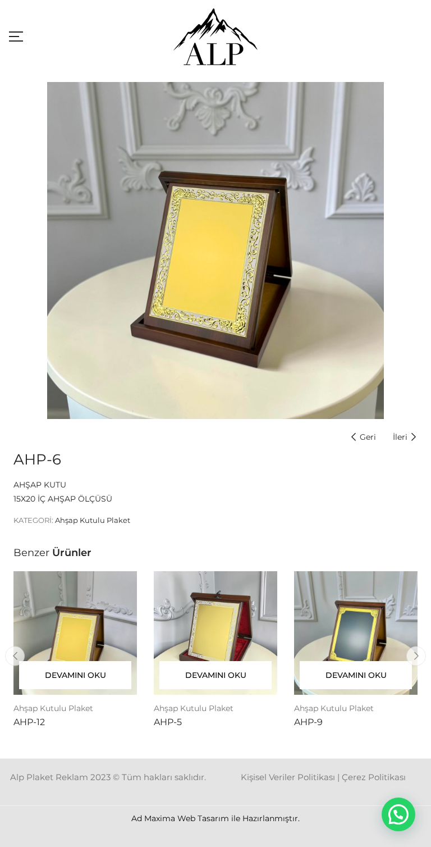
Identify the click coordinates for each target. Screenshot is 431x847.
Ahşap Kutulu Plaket (92, 520)
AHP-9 (308, 722)
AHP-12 (29, 722)
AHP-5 (168, 722)
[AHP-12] (75, 633)
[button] (398, 814)
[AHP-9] (356, 633)
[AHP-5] (215, 633)
